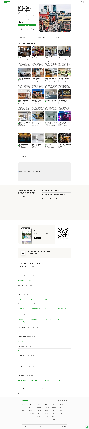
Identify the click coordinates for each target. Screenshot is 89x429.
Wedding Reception (22, 322)
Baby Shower (20, 319)
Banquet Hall (61, 407)
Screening (20, 332)
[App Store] (37, 238)
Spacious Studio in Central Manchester (24, 100)
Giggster (19, 393)
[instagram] (60, 400)
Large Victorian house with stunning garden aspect (64, 78)
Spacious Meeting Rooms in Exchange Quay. (24, 78)
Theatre (61, 410)
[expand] (70, 190)
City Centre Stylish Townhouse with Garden (51, 56)
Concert (19, 271)
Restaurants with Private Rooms (24, 280)
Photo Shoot (20, 341)
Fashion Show (34, 289)
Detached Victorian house (36, 100)
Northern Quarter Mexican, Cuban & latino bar (64, 144)
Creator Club (24, 412)
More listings (22, 156)
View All (53, 419)
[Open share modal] (27, 47)
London (53, 406)
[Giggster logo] (25, 400)
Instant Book (63, 43)
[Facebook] (58, 400)
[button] (87, 427)
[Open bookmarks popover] (29, 47)
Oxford (53, 416)
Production (60, 360)
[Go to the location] (24, 51)
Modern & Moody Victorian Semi (50, 78)
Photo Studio (20, 371)
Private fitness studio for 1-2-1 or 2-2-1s (64, 56)
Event (59, 319)
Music (60, 406)
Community (31, 409)
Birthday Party (34, 319)
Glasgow (53, 413)
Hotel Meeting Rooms (62, 308)
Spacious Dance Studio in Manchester (64, 122)
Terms (35, 426)
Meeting (19, 310)
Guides (23, 409)
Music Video (39, 416)
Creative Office (46, 407)
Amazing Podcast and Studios (50, 100)
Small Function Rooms (35, 310)
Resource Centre (31, 412)
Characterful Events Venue (36, 78)
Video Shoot (20, 361)
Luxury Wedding (34, 380)
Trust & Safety (31, 413)
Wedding (20, 382)
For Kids (19, 299)
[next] (29, 50)
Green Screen (47, 360)
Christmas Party (47, 319)
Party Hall (61, 413)
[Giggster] (7, 1)
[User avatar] (83, 2)
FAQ (30, 407)
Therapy (59, 310)
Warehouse (46, 416)
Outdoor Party (21, 321)
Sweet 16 (59, 380)
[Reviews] (66, 400)
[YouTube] (64, 400)
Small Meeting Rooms (48, 310)
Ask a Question (22, 196)
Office (32, 271)
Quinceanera (46, 380)
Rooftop (61, 409)
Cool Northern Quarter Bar (63, 100)
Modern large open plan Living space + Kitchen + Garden (38, 122)
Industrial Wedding (22, 380)
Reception (60, 321)
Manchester (54, 407)
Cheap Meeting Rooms (35, 308)
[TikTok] (62, 400)
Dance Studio (46, 413)
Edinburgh (53, 412)
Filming (32, 360)
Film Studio (46, 410)
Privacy (38, 426)
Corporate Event (21, 289)
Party (32, 321)
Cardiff (53, 410)
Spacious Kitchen (48, 144)
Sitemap (41, 426)
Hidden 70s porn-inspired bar (23, 144)
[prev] (19, 50)
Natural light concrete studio (37, 144)
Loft (32, 299)
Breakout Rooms (21, 308)
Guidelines (31, 410)
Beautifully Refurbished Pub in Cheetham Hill (24, 56)
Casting (19, 360)
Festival (45, 308)
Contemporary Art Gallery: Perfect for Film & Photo (51, 122)
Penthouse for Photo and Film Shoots (24, 122)
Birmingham (53, 409)
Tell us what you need (63, 253)
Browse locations (70, 1)
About (23, 406)
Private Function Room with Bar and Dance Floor (38, 56)
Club (45, 412)
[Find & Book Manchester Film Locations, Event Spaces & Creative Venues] (44, 171)
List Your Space (77, 1)
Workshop (46, 299)
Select (23, 410)
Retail (19, 350)
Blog (22, 407)
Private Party (47, 321)
